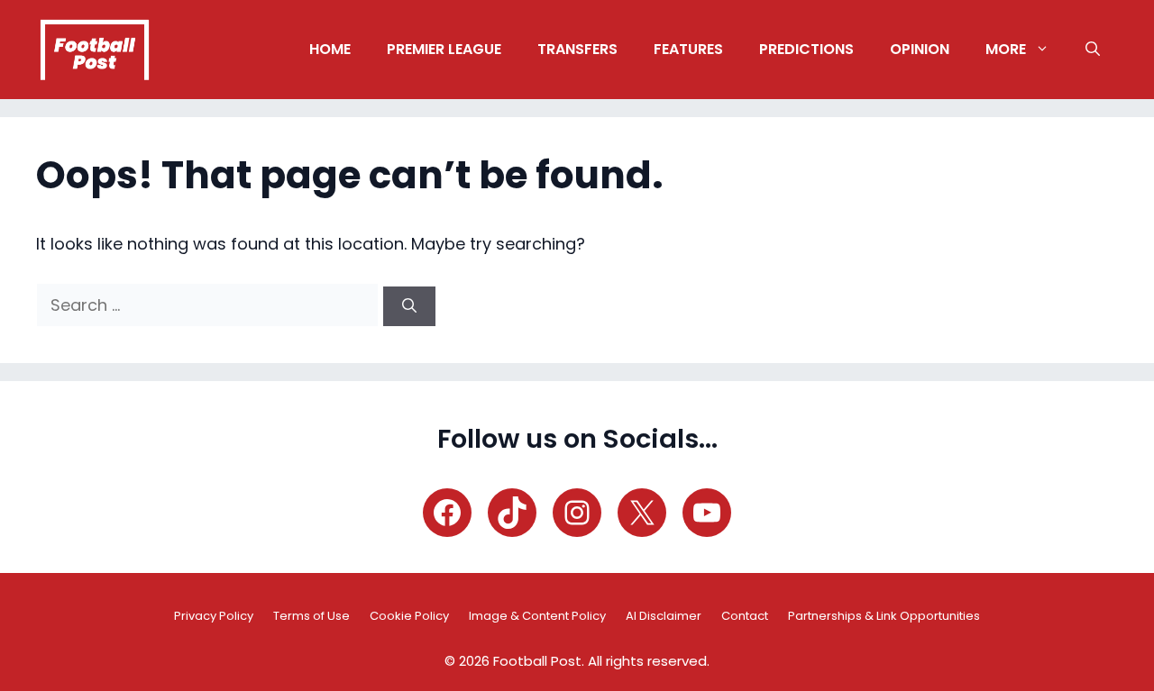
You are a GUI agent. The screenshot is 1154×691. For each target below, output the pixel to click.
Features (688, 49)
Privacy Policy (213, 615)
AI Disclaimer (663, 615)
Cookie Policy (409, 615)
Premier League (444, 49)
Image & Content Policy (537, 615)
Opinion (919, 49)
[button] (1092, 50)
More (1005, 49)
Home (330, 49)
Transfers (577, 49)
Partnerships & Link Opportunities (884, 615)
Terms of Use (311, 615)
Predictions (806, 49)
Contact (744, 615)
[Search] (409, 306)
